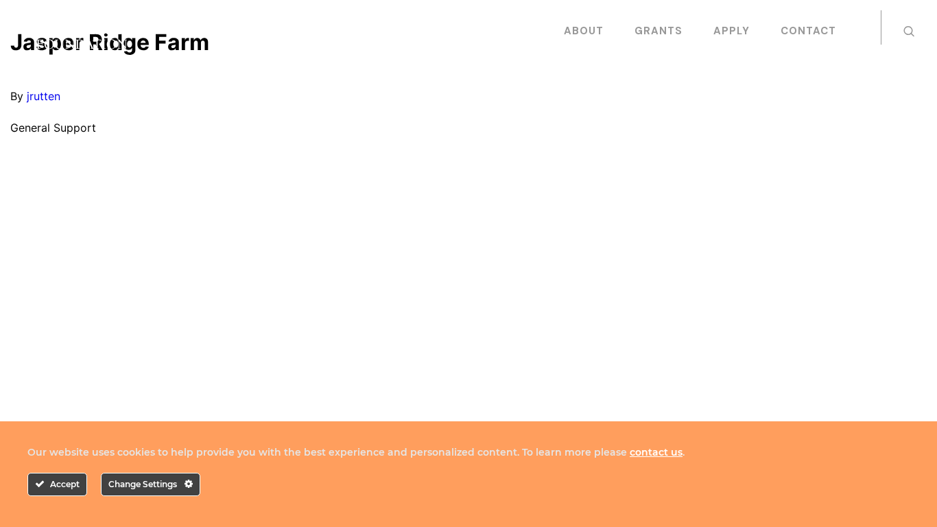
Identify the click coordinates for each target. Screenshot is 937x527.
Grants (658, 31)
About (584, 31)
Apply (731, 31)
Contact (808, 31)
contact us (656, 452)
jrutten (43, 96)
